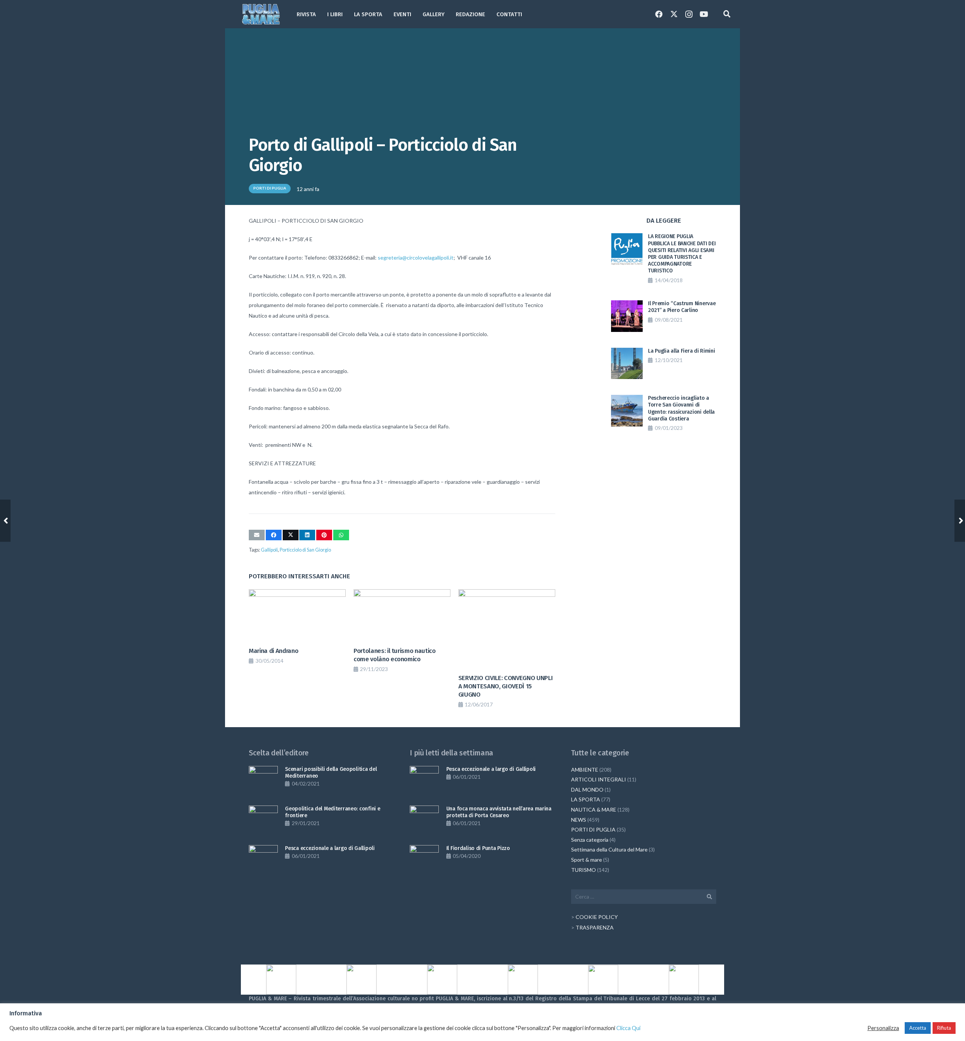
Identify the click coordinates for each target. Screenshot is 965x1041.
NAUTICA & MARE (593, 809)
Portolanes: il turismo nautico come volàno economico (395, 655)
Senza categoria (589, 839)
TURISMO (583, 870)
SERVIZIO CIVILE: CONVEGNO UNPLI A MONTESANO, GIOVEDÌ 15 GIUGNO (505, 686)
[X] (674, 14)
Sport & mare (586, 859)
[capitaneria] (281, 980)
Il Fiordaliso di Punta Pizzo (478, 848)
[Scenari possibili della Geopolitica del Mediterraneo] (263, 780)
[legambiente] (361, 980)
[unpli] (522, 980)
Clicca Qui (628, 1028)
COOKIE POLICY (597, 917)
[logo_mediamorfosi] (442, 980)
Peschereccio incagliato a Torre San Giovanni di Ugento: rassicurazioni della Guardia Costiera (681, 408)
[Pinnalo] (324, 535)
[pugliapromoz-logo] (603, 980)
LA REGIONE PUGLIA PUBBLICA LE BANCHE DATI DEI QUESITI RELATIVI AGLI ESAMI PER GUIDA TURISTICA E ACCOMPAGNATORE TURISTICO (681, 253)
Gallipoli (269, 550)
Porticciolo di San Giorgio (305, 550)
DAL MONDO (587, 789)
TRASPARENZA (595, 927)
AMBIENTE (584, 769)
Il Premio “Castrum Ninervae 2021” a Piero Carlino (681, 306)
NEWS (578, 819)
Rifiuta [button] (944, 1028)
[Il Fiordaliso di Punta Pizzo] (424, 859)
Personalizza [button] (883, 1028)
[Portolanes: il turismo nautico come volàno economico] (402, 616)
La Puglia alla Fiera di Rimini (681, 351)
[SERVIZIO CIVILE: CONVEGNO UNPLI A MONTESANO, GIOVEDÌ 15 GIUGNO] (506, 630)
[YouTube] (704, 14)
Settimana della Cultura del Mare (609, 849)
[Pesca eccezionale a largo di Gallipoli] (263, 859)
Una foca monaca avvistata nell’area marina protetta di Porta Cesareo (498, 812)
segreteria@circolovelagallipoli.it (415, 257)
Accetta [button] (917, 1028)
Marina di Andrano (273, 650)
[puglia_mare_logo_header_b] (260, 14)
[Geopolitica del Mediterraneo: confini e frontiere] (263, 820)
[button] (449, 14)
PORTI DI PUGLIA (593, 829)
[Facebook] (658, 14)
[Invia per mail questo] (257, 535)
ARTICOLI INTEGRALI (598, 779)
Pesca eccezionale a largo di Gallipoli (329, 848)
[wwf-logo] (683, 980)
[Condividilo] (274, 535)
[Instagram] (689, 14)
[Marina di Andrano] (297, 616)
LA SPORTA (585, 799)
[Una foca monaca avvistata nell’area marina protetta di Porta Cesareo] (424, 820)
